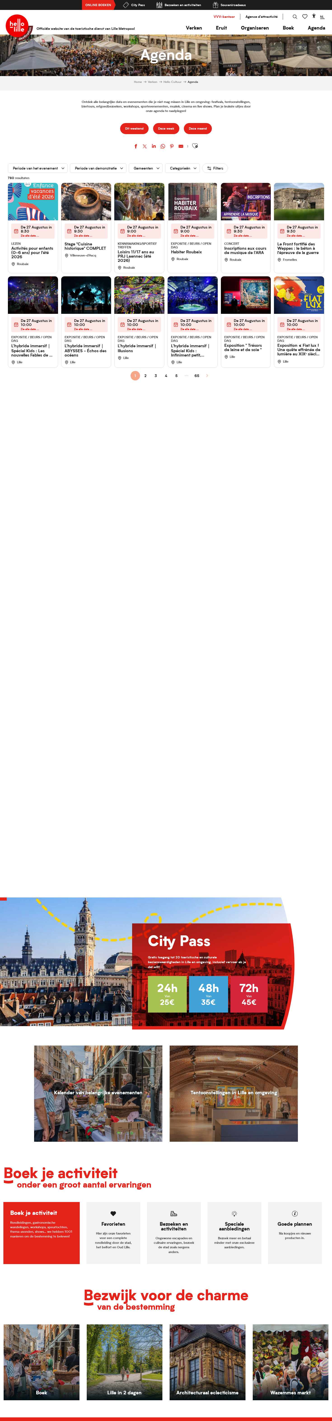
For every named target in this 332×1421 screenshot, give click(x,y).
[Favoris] (305, 16)
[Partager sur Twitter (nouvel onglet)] (145, 147)
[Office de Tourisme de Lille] (19, 28)
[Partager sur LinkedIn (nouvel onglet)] (154, 147)
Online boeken (98, 5)
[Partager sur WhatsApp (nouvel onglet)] (163, 147)
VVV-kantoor (224, 16)
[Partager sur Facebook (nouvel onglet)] (135, 147)
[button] (194, 28)
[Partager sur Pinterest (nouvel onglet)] (172, 147)
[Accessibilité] (314, 16)
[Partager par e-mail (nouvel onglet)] (181, 147)
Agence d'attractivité (261, 16)
